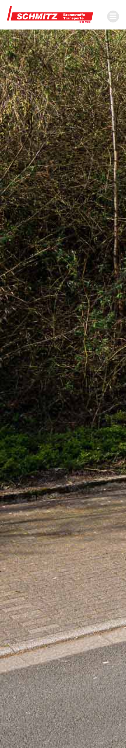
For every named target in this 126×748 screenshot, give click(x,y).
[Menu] (113, 16)
